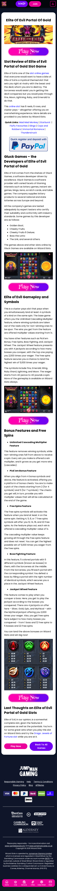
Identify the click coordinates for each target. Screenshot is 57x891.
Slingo (32, 125)
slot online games (39, 73)
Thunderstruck (29, 132)
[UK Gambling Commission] (21, 823)
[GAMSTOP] (40, 814)
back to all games (41, 746)
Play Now (16, 746)
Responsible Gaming (14, 781)
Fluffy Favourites (19, 125)
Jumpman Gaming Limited (40, 853)
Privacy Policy (19, 785)
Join (35, 4)
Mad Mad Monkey (28, 122)
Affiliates (40, 785)
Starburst (45, 122)
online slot (14, 106)
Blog (31, 785)
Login (21, 4)
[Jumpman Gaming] (28, 775)
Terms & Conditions (43, 781)
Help (29, 781)
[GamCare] (17, 814)
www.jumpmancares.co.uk (40, 846)
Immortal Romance (33, 129)
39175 (47, 858)
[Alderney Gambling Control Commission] (29, 831)
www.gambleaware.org (15, 846)
